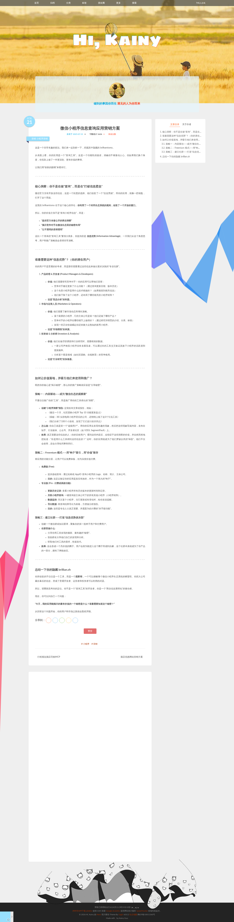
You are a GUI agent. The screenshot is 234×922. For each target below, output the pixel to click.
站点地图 (133, 914)
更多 (118, 3)
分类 (68, 3)
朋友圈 (101, 3)
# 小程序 (85, 644)
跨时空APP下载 (79, 911)
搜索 (134, 3)
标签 (84, 3)
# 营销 (94, 644)
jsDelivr (89, 911)
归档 (52, 3)
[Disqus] (90, 722)
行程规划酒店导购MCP (48, 657)
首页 (36, 3)
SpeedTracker (142, 911)
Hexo (99, 914)
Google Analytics (113, 911)
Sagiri (121, 914)
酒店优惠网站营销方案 (132, 657)
